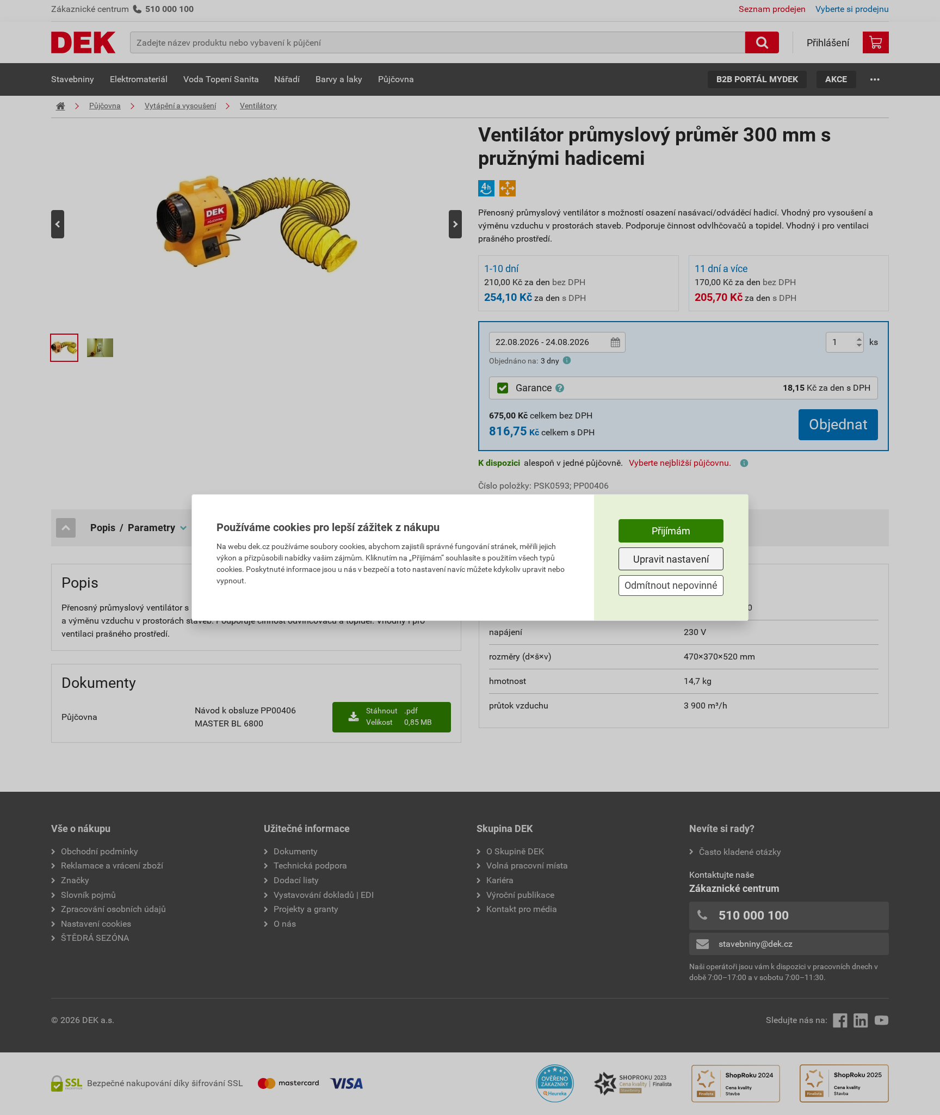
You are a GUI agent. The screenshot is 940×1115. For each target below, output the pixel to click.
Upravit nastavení (671, 559)
